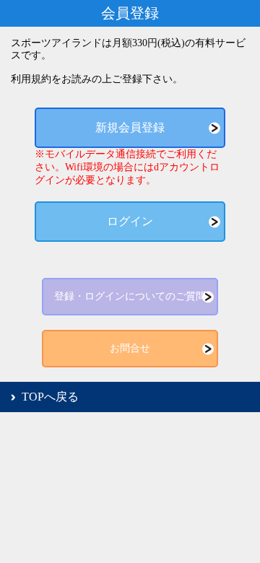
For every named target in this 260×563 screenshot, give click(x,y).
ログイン (130, 221)
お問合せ (130, 348)
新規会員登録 (130, 127)
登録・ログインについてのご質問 (130, 296)
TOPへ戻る (50, 396)
